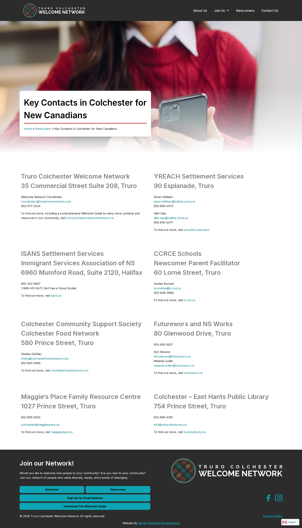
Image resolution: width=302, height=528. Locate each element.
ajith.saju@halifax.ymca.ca (171, 218)
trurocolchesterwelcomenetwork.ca (90, 218)
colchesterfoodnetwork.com (69, 370)
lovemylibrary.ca (195, 432)
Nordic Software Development (159, 523)
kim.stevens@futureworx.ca (172, 356)
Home (28, 128)
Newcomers (245, 10)
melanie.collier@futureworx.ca (174, 365)
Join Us (219, 10)
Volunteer (52, 489)
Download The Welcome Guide (85, 506)
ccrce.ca (189, 300)
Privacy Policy (272, 516)
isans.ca (56, 295)
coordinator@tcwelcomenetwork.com (46, 201)
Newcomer (118, 489)
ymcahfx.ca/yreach (196, 230)
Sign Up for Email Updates (85, 498)
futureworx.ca (193, 373)
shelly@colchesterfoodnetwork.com (45, 358)
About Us (200, 10)
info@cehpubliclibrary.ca (170, 424)
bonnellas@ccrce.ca (167, 288)
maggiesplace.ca (62, 432)
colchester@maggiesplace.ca (40, 424)
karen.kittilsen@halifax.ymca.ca (174, 201)
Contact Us (269, 10)
